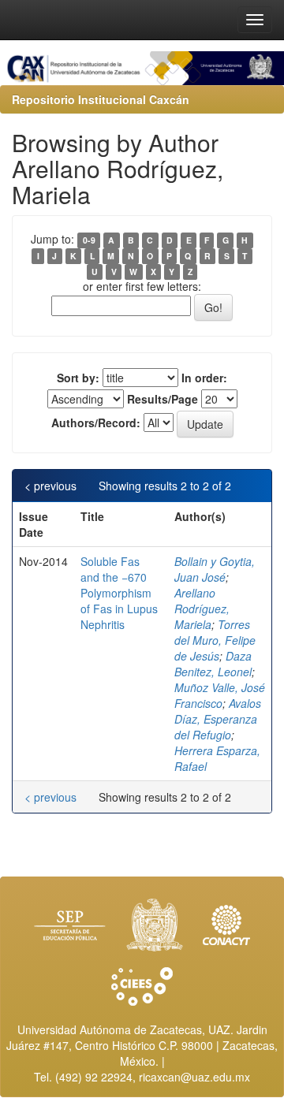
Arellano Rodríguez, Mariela (202, 608)
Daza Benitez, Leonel (213, 663)
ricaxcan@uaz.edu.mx (194, 1077)
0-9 (89, 240)
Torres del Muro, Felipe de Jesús (215, 640)
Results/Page (162, 399)
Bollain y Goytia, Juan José (214, 569)
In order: (204, 377)
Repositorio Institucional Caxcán (100, 99)
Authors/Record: (95, 422)
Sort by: (78, 377)
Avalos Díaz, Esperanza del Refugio (217, 719)
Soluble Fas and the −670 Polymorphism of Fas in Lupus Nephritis (119, 592)
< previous (50, 485)
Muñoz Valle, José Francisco (219, 695)
